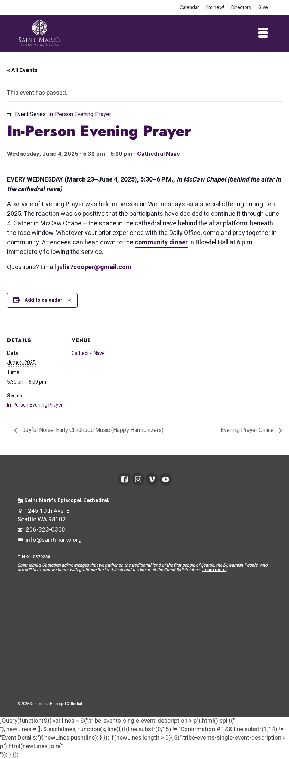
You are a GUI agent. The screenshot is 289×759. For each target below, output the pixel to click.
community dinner (161, 242)
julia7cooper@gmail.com (94, 267)
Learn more (214, 570)
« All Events (22, 70)
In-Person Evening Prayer (35, 405)
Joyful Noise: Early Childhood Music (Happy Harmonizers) (92, 430)
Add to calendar (43, 300)
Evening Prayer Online (248, 430)
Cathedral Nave (158, 153)
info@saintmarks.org (53, 539)
